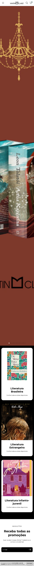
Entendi (29, 563)
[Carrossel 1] (17, 176)
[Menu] (3, 2)
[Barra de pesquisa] (27, 2)
